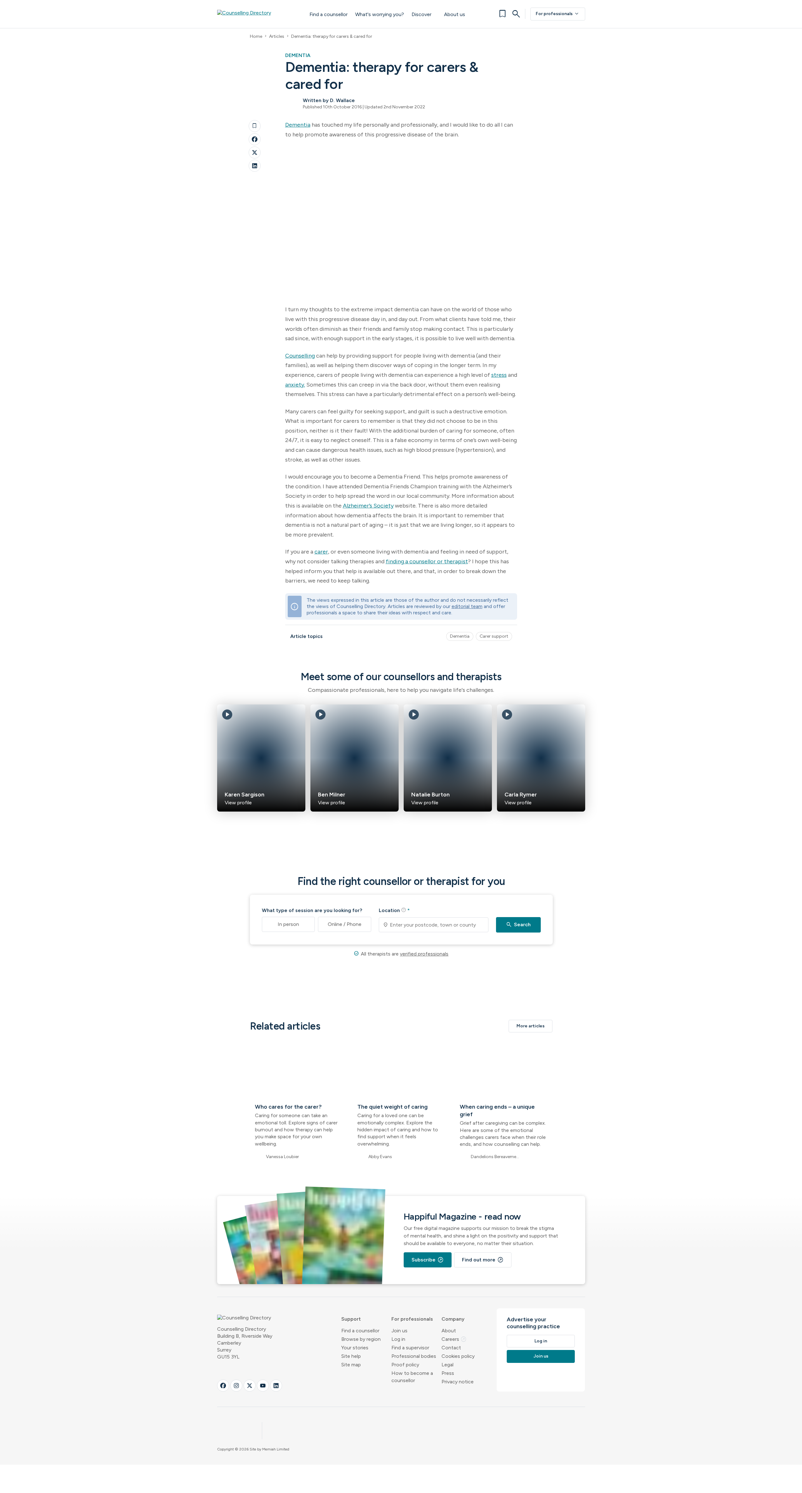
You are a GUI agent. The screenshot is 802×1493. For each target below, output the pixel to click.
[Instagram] (236, 1385)
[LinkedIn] (254, 165)
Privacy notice (457, 1382)
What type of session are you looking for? (312, 910)
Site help (351, 1356)
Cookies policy (458, 1356)
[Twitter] (254, 152)
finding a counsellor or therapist (427, 561)
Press (447, 1373)
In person (288, 924)
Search (518, 924)
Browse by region (361, 1339)
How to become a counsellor (412, 1376)
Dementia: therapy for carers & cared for (331, 36)
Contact (451, 1348)
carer (321, 551)
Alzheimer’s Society (368, 505)
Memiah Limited (275, 1449)
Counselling (300, 355)
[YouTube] (262, 1385)
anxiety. (295, 384)
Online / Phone (344, 924)
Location (394, 910)
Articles (276, 36)
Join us (399, 1331)
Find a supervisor (410, 1348)
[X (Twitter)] (249, 1385)
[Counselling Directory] (257, 14)
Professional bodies (413, 1356)
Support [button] (351, 1319)
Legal (447, 1365)
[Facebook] (254, 139)
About (448, 1331)
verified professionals (424, 954)
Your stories (354, 1348)
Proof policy (405, 1365)
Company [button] (452, 1319)
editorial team (467, 606)
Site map (351, 1365)
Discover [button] (421, 14)
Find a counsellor (328, 14)
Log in (398, 1339)
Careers (454, 1339)
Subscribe (428, 1260)
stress (499, 374)
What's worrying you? (379, 14)
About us (454, 14)
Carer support (494, 636)
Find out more (483, 1260)
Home (256, 36)
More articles (530, 1026)
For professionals (558, 14)
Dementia (297, 124)
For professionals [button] (412, 1319)
